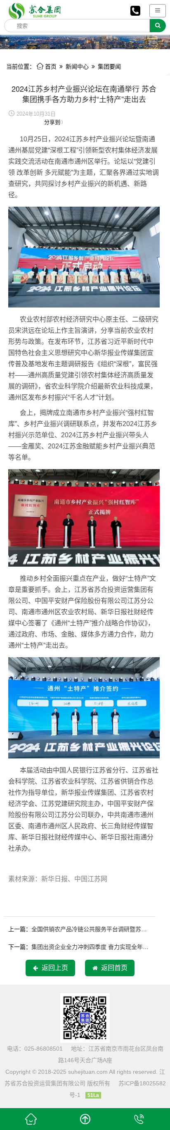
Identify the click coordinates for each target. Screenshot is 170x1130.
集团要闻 (109, 66)
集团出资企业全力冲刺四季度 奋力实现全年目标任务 (98, 947)
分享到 (52, 122)
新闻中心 (77, 66)
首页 (47, 66)
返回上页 (53, 967)
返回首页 (113, 967)
